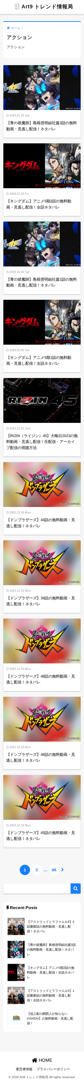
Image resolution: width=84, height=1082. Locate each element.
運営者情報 (24, 1069)
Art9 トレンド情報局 (47, 6)
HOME (44, 1060)
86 (54, 870)
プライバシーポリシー (53, 1069)
